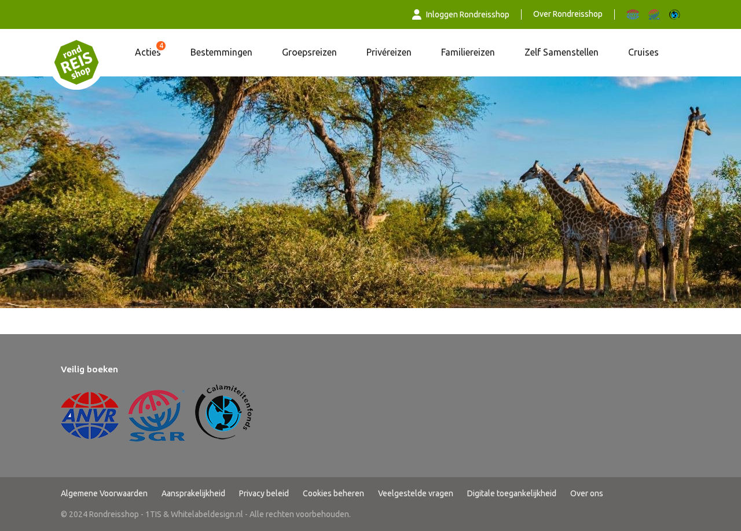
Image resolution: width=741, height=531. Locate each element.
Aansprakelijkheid (193, 493)
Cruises (643, 52)
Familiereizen (468, 52)
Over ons (586, 493)
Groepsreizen (309, 52)
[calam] (674, 14)
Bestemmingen (221, 52)
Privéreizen (389, 52)
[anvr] (632, 14)
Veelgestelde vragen (415, 493)
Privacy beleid (264, 493)
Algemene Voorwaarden (104, 493)
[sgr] (654, 14)
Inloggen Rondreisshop (467, 14)
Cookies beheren (333, 493)
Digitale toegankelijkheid (511, 493)
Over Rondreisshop (568, 14)
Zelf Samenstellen (561, 52)
